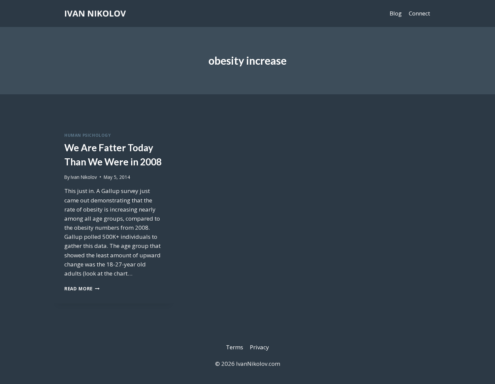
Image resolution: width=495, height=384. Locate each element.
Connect (419, 13)
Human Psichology (87, 135)
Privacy (259, 347)
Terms (234, 347)
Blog (396, 13)
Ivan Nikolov (84, 177)
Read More (82, 288)
